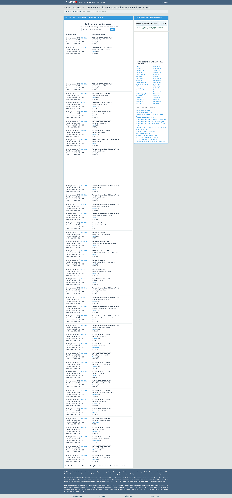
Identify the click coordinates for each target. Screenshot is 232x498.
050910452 (84, 84)
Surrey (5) (156, 96)
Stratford (95, 431)
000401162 (84, 297)
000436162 (84, 288)
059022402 (84, 334)
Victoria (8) (156, 99)
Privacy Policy (155, 496)
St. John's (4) (140, 96)
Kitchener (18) (157, 78)
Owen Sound (96, 348)
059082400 (84, 437)
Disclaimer (128, 496)
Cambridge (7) (140, 72)
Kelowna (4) (139, 78)
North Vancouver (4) (142, 84)
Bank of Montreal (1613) (143, 110)
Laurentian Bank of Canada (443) (146, 131)
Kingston (95, 450)
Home (67, 11)
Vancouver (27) (140, 99)
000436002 (84, 149)
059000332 (84, 93)
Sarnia (94, 42)
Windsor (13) (140, 103)
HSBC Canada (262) (142, 129)
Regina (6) (156, 88)
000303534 (84, 279)
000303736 (84, 241)
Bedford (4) (156, 66)
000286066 (84, 223)
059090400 (84, 362)
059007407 (84, 409)
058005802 (84, 140)
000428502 (84, 325)
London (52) (139, 80)
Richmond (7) (140, 90)
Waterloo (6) (139, 101)
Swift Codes (101, 2)
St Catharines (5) (158, 94)
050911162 (84, 102)
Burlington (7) (140, 70)
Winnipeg (95, 413)
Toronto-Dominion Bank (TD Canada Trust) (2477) (151, 141)
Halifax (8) (139, 76)
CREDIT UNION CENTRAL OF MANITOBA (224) (150, 122)
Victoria (94, 366)
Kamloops (95, 440)
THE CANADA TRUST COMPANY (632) (147, 139)
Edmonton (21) (157, 72)
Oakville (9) (139, 86)
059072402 (84, 121)
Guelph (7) (156, 74)
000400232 (84, 195)
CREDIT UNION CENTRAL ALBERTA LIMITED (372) (151, 120)
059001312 (84, 130)
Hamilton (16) (157, 76)
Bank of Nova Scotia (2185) (144, 112)
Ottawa (94, 459)
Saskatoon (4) (157, 92)
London (94, 329)
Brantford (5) (157, 68)
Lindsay (94, 338)
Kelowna (95, 394)
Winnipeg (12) (157, 103)
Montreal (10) (157, 82)
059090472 (84, 372)
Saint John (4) (157, 90)
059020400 (84, 390)
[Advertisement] (97, 14)
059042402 (84, 344)
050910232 (84, 38)
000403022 (84, 186)
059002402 (84, 353)
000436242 (84, 306)
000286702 (84, 269)
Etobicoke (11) (140, 74)
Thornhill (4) (139, 98)
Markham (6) (157, 80)
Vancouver (95, 422)
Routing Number (77, 496)
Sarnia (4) (139, 92)
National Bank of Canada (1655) (145, 133)
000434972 (84, 214)
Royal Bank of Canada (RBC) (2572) (147, 137)
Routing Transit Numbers (87, 2)
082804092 (84, 251)
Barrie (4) (138, 66)
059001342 (84, 112)
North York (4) (157, 84)
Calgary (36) (156, 70)
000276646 (84, 232)
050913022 (84, 47)
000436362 (84, 316)
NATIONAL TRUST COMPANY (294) (146, 135)
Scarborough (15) (141, 94)
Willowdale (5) (157, 101)
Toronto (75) (156, 98)
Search (112, 29)
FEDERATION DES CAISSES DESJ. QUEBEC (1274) (151, 127)
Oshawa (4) (156, 86)
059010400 (84, 418)
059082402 (84, 427)
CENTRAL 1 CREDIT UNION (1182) (146, 118)
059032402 (84, 399)
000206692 (84, 260)
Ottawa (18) (139, 88)
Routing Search (76, 11)
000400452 (84, 204)
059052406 (84, 455)
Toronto (94, 357)
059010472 (84, 381)
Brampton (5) (140, 68)
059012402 (84, 446)
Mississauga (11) (141, 82)
